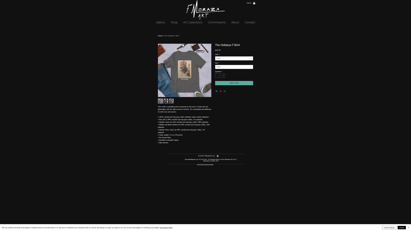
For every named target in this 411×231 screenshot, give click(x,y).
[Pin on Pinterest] (220, 91)
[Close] (408, 227)
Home (160, 36)
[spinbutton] (220, 75)
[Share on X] (228, 91)
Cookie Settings (389, 228)
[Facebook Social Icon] (218, 156)
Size (217, 63)
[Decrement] (216, 75)
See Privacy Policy (166, 228)
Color (217, 54)
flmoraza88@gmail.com (191, 159)
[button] (254, 3)
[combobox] (234, 58)
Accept (401, 228)
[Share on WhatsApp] (224, 91)
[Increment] (223, 75)
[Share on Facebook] (216, 91)
